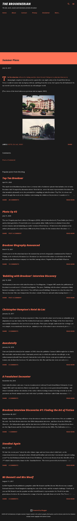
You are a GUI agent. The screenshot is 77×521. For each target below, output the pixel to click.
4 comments (13, 465)
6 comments (13, 365)
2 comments (13, 398)
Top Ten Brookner (12, 178)
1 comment (13, 432)
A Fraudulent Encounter (16, 376)
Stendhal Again (11, 443)
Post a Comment (8, 160)
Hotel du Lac (13, 144)
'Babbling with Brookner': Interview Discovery (29, 276)
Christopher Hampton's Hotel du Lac (23, 309)
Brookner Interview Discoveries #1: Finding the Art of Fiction (38, 410)
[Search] (68, 3)
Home (4, 13)
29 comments (14, 200)
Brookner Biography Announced (21, 245)
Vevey (21, 144)
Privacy (34, 13)
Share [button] (70, 144)
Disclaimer (46, 13)
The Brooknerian (16, 4)
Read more (70, 200)
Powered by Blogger (40, 510)
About (14, 13)
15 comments (14, 264)
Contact (24, 13)
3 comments (13, 331)
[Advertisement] (38, 33)
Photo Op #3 (9, 211)
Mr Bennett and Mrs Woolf (17, 477)
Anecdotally (9, 343)
